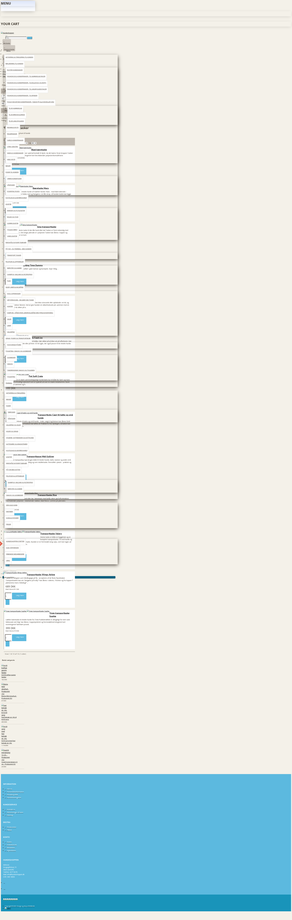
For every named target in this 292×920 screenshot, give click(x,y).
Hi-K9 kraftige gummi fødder (8, 676)
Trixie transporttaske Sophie (59, 615)
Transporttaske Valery (51, 533)
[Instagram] (6, 889)
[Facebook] (6, 883)
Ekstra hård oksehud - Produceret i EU (9, 697)
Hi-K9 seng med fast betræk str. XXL (8, 742)
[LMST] (8, 908)
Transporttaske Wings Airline (41, 574)
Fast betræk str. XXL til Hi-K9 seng (9, 718)
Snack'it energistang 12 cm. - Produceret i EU (9, 763)
